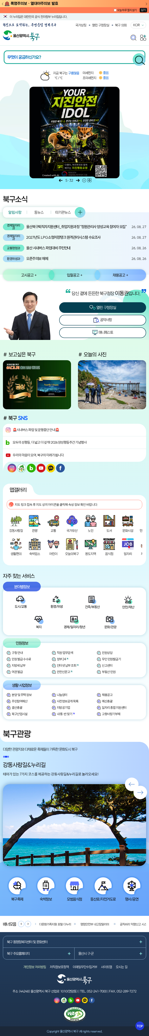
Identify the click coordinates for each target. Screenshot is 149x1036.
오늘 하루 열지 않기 (127, 10)
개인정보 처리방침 (34, 967)
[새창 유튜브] (41, 468)
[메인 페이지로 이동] (21, 32)
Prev (2, 4)
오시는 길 (121, 967)
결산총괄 (17, 708)
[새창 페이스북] (60, 468)
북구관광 (17, 733)
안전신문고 (63, 672)
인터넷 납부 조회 (66, 665)
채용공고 (107, 695)
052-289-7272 (126, 991)
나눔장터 (62, 695)
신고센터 (107, 665)
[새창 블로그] (31, 468)
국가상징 (80, 25)
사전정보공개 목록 (67, 701)
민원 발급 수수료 (21, 659)
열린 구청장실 (100, 25)
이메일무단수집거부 (85, 967)
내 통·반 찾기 (64, 714)
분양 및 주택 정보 (21, 695)
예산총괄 (107, 701)
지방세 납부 (18, 665)
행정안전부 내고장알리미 (95, 924)
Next (146, 4)
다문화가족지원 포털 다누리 (55, 924)
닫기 (143, 10)
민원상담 (107, 653)
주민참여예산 (19, 701)
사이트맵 (106, 967)
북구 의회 (121, 25)
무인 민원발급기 (111, 659)
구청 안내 (17, 653)
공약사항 (105, 320)
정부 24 (61, 659)
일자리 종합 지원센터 (114, 708)
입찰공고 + (74, 275)
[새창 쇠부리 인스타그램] (21, 468)
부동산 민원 (108, 672)
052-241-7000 (97, 991)
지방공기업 (63, 708)
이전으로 (60, 180)
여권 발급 (17, 672)
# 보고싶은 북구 (19, 354)
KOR (136, 25)
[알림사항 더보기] (80, 212)
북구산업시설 (19, 714)
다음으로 (78, 180)
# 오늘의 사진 (92, 354)
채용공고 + (120, 275)
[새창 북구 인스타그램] (12, 468)
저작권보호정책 (59, 967)
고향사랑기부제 (111, 714)
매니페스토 (105, 332)
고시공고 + (28, 275)
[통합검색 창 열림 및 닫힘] (133, 37)
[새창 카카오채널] (50, 468)
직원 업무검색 (65, 653)
